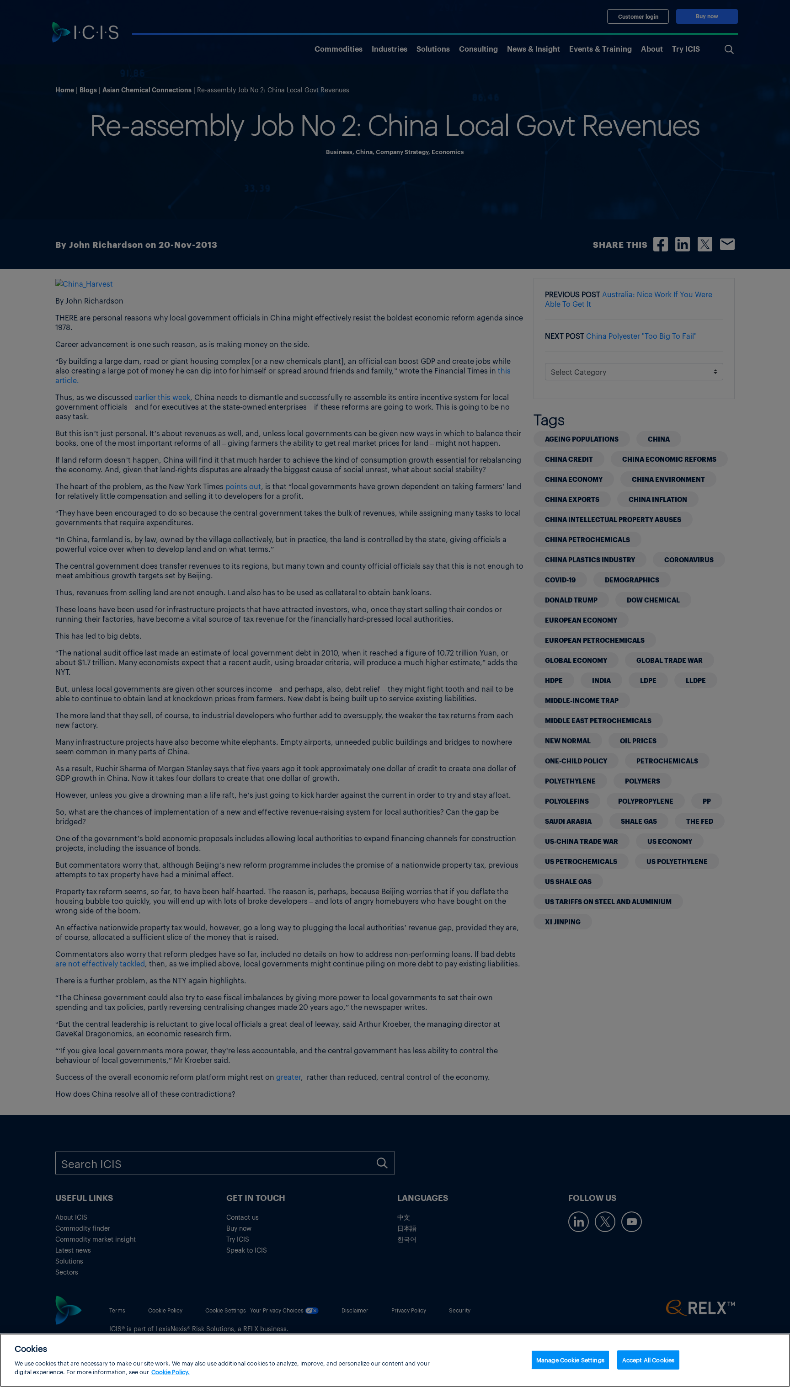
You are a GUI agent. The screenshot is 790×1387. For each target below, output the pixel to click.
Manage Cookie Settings (570, 1359)
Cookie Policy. (170, 1372)
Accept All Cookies (648, 1359)
